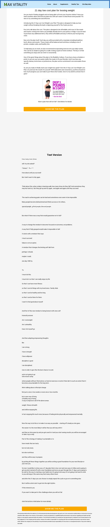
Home (49, 4)
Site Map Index (86, 4)
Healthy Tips (75, 4)
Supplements (64, 4)
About (55, 4)
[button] (55, 4)
